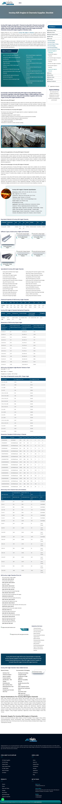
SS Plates (4, 772)
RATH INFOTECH (38, 802)
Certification (35, 766)
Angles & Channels (6, 796)
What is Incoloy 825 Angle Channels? (10, 55)
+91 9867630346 (38, 795)
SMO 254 (50, 36)
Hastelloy (50, 75)
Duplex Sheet (5, 764)
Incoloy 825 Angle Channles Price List (34, 71)
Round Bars (4, 792)
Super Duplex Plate (6, 766)
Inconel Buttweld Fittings (54, 49)
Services (34, 768)
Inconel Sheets (52, 40)
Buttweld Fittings (5, 794)
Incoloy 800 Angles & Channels (53, 66)
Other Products (52, 81)
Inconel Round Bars (53, 47)
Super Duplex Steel (53, 34)
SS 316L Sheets (5, 768)
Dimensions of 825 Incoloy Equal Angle (11, 79)
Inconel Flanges (52, 45)
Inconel (50, 38)
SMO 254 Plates (5, 770)
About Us (35, 762)
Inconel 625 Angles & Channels (53, 60)
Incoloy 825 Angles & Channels (26, 32)
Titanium (50, 79)
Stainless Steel (52, 30)
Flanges (3, 790)
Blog (34, 774)
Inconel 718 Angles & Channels (55, 63)
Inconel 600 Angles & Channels (53, 55)
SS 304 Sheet (5, 762)
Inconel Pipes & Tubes (53, 44)
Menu (20, 2)
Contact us (35, 772)
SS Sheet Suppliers (6, 760)
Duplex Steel (51, 32)
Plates (3, 786)
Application (35, 770)
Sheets (3, 784)
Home (34, 760)
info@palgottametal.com (40, 785)
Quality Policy (36, 764)
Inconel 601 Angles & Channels (55, 58)
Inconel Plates (52, 42)
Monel (49, 73)
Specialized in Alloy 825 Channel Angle (11, 69)
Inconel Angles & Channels (53, 51)
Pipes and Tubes (5, 788)
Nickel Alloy (51, 77)
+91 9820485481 (38, 797)
